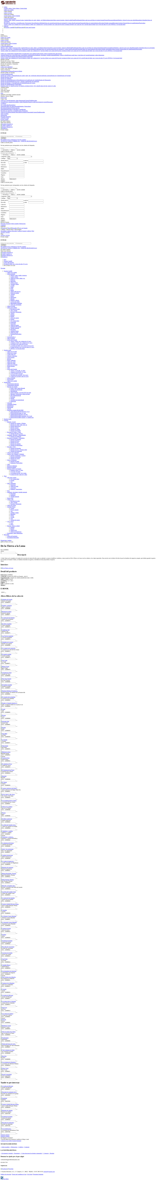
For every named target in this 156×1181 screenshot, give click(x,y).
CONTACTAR (5, 118)
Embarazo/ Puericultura (15, 84)
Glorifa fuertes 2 (8, 15)
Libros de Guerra (84, 55)
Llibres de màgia (95, 20)
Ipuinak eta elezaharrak (16, 389)
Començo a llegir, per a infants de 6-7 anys (35, 24)
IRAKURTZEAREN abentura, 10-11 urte (21, 416)
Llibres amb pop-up (86, 20)
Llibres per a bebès (9, 10)
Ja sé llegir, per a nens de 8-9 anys (55, 24)
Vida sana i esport (19, 55)
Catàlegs (9, 540)
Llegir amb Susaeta (57, 53)
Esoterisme (77, 23)
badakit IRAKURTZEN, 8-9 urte (19, 414)
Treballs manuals (108, 23)
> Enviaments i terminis (7, 1153)
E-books (6, 18)
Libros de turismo (61, 23)
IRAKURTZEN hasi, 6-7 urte (18, 413)
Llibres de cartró (11, 362)
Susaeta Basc (7, 382)
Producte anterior (5, 1135)
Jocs (14, 105)
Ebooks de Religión (21, 83)
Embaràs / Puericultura (25, 106)
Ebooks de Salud (5, 84)
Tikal (9, 18)
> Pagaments (16, 1153)
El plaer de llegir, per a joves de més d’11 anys (99, 24)
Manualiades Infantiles (141, 20)
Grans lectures (10, 357)
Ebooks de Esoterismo (33, 81)
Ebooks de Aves (24, 80)
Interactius (50, 20)
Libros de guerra (48, 23)
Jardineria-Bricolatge (99, 23)
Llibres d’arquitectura (20, 109)
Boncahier (13, 18)
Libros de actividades (149, 47)
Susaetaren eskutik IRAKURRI (15, 410)
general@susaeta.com (49, 1171)
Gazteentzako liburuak (13, 385)
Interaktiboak (13, 391)
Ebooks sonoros (47, 75)
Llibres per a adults (12, 381)
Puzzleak (12, 397)
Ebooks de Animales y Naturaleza (16, 438)
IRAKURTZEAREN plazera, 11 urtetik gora (22, 417)
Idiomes (116, 20)
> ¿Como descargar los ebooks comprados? (31, 1153)
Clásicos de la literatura (7, 67)
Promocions (4, 540)
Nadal (73, 20)
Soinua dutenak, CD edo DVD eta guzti (20, 392)
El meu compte (4, 119)
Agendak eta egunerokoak (17, 400)
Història (37, 23)
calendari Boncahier (16, 56)
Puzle (76, 20)
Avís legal (29, 1174)
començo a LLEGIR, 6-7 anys (18, 372)
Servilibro (6, 1179)
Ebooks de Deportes (6, 81)
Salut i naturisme (28, 55)
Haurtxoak (13, 401)
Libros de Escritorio (6, 56)
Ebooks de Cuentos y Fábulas (8, 75)
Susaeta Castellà (8, 271)
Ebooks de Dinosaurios (45, 80)
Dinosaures (111, 20)
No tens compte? (21, 139)
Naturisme (3, 106)
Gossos (2, 102)
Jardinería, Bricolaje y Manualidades (16, 435)
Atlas (2, 71)
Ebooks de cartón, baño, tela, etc (24, 75)
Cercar (2, 180)
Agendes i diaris (64, 20)
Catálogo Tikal (30, 231)
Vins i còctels (16, 23)
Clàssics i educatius (12, 356)
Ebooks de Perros (15, 80)
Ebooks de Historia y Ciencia (8, 83)
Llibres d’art (11, 109)
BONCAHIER (21, 150)
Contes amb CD (11, 354)
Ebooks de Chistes (55, 75)
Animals (102, 20)
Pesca (4, 103)
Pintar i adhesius (11, 360)
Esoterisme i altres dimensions (96, 55)
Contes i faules (24, 20)
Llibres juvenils (8, 13)
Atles (8, 367)
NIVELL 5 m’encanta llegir (118, 24)
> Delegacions (13, 1147)
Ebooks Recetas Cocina (7, 77)
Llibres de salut (130, 23)
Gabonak (9, 403)
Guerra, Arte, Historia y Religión (15, 454)
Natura (106, 20)
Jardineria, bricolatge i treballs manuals (45, 55)
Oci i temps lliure (70, 23)
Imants (79, 20)
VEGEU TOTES (5, 232)
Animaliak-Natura (11, 404)
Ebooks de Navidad (65, 75)
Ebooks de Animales (6, 80)
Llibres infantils (14, 53)
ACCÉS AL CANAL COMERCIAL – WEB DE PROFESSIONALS (19, 141)
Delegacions (4, 115)
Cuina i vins (77, 55)
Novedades (4, 231)
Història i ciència (122, 20)
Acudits (70, 20)
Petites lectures (11, 366)
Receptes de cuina (8, 23)
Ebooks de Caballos (34, 80)
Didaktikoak (10, 405)
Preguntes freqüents (6, 116)
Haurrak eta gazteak (12, 386)
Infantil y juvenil (11, 422)
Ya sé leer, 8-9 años (18, 86)
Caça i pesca (12, 55)
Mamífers (25, 102)
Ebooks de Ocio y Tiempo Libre (19, 81)
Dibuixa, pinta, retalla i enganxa (12, 20)
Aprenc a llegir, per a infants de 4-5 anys (14, 24)
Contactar (3, 225)
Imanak (12, 398)
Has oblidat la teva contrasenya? (9, 139)
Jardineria (8, 108)
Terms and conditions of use (19, 1174)
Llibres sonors (56, 20)
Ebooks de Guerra (30, 83)
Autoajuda (16, 106)
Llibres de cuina (11, 363)
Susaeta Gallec (7, 419)
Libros (5, 7)
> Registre (51, 1153)
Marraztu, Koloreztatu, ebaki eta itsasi (20, 394)
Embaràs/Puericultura (139, 23)
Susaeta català (7, 350)
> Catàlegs (20, 1147)
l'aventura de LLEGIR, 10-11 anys (19, 375)
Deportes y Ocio (11, 446)
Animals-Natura (122, 23)
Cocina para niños (131, 20)
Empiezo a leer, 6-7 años (7, 86)
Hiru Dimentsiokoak (15, 395)
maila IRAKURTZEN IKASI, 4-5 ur (19, 411)
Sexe (34, 55)
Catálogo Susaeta (21, 231)
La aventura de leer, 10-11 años (31, 86)
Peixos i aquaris (8, 102)
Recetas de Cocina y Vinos (14, 432)
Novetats (3, 268)
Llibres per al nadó (12, 351)
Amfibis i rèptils (19, 102)
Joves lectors (10, 379)
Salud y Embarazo (12, 460)
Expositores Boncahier (27, 56)
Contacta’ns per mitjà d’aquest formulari (11, 1140)
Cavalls (33, 102)
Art (40, 23)
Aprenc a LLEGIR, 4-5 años (17, 370)
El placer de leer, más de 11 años (47, 86)
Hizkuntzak (10, 407)
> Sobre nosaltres (5, 1147)
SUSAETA (6, 150)
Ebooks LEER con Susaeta (14, 468)
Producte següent (5, 1136)
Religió (42, 23)
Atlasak (9, 408)
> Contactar (26, 1147)
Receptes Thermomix (25, 23)
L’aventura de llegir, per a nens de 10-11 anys (75, 24)
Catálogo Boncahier (12, 231)
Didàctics (44, 20)
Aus (13, 102)
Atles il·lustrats (16, 15)
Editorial (6, 26)
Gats (36, 102)
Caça (2, 103)
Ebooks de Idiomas (8, 71)
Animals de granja (42, 102)
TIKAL (13, 150)
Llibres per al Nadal (12, 364)
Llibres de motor (89, 23)
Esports (55, 23)
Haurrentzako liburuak (13, 383)
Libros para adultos (31, 53)
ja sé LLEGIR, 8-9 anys (16, 373)
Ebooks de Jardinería (6, 78)
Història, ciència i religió (61, 55)
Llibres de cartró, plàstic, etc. (35, 20)
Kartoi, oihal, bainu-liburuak (17, 388)
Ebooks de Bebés (17, 71)
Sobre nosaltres (4, 113)
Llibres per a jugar (11, 353)
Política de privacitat (6, 1174)
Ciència (33, 23)
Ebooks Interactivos (38, 75)
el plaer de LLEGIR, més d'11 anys (19, 376)
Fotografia (82, 23)
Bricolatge (115, 23)
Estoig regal (71, 55)
